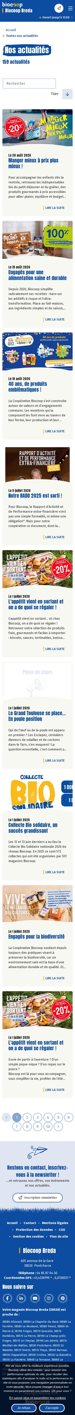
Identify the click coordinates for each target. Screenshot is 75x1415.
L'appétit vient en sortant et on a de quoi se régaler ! (35, 604)
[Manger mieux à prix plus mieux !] (37, 129)
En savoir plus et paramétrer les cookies (37, 1398)
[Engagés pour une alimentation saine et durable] (37, 241)
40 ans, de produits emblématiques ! (31, 387)
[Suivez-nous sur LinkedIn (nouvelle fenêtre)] (21, 1298)
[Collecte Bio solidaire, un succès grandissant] (37, 794)
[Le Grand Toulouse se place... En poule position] (37, 682)
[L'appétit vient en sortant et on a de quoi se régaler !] (37, 570)
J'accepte (52, 1408)
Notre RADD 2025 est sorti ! (35, 496)
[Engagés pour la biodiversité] (37, 905)
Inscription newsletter (40, 1198)
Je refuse (23, 1408)
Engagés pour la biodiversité (36, 937)
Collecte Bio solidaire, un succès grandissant (32, 828)
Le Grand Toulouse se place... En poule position (37, 716)
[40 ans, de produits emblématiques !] (37, 352)
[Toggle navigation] (70, 9)
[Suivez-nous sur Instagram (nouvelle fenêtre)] (49, 1298)
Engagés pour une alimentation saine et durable (37, 275)
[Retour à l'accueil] (12, 5)
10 (48, 1126)
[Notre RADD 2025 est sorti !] (37, 464)
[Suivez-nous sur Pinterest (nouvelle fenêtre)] (63, 1298)
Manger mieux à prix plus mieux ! (33, 163)
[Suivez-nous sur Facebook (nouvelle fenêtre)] (7, 1298)
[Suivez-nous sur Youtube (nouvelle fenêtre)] (35, 1298)
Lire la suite (56, 208)
